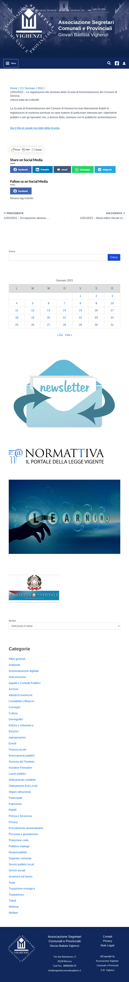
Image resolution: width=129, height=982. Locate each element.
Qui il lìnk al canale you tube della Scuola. (35, 128)
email (64, 169)
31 (112, 324)
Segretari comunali (20, 858)
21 (64, 317)
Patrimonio (15, 804)
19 (32, 317)
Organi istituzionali (20, 791)
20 (48, 317)
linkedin (44, 169)
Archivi (12, 620)
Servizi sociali (17, 870)
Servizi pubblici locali (21, 864)
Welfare (13, 912)
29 (80, 324)
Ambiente (14, 665)
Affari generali (17, 658)
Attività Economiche (20, 695)
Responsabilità (18, 852)
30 (96, 324)
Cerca (12, 251)
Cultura (13, 713)
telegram (107, 169)
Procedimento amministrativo (26, 828)
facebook (23, 169)
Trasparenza (16, 894)
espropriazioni (17, 737)
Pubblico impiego (19, 846)
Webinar (14, 906)
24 (112, 317)
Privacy (13, 822)
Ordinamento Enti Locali (23, 785)
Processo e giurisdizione (23, 834)
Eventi (12, 743)
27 (48, 324)
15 (80, 310)
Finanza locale (17, 749)
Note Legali (107, 945)
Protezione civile (19, 840)
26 (32, 324)
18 (16, 317)
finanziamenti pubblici (22, 755)
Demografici (16, 719)
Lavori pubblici (17, 773)
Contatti (107, 936)
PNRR (13, 810)
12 (32, 310)
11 (16, 310)
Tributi (12, 900)
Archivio (13, 689)
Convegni (14, 707)
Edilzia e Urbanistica (21, 725)
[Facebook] (117, 63)
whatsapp (85, 169)
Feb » (68, 335)
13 (48, 310)
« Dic (60, 335)
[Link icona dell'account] (124, 63)
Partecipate (15, 797)
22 (80, 317)
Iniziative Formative (20, 767)
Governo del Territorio (21, 761)
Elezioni (13, 731)
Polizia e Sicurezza (20, 816)
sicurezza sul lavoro (20, 876)
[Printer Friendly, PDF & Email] (26, 149)
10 (112, 303)
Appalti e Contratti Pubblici (24, 683)
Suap (12, 882)
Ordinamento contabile (22, 779)
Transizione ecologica (22, 888)
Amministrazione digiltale (24, 671)
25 (16, 324)
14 (64, 310)
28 (64, 324)
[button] (109, 63)
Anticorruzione (17, 677)
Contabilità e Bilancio (21, 701)
